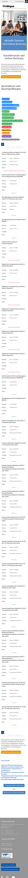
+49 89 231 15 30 (9, 830)
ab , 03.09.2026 (14, 426)
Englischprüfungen (18, 779)
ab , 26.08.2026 (14, 203)
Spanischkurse (5, 770)
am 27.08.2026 (13, 225)
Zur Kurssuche (5, 760)
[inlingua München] (8, 6)
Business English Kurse (17, 767)
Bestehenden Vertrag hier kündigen (14, 792)
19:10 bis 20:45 (13, 206)
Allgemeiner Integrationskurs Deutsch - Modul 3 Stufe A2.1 (13, 332)
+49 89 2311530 (20, 1)
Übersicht (10, 765)
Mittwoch (12, 209)
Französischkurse (6, 768)
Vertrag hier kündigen (8, 865)
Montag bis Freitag (14, 164)
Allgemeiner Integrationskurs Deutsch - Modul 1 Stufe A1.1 (13, 354)
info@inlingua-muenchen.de (11, 833)
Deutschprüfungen (6, 779)
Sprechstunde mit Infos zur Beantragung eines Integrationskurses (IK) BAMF (14, 175)
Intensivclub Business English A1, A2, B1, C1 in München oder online (14, 444)
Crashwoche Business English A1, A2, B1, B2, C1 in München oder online (14, 153)
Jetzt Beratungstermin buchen (11, 77)
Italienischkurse (17, 768)
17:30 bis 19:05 (13, 429)
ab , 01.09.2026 (14, 247)
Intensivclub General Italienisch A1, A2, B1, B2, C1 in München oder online (13, 564)
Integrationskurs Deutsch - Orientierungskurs (10, 242)
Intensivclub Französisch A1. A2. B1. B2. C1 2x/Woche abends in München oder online (13, 684)
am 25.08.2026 (13, 180)
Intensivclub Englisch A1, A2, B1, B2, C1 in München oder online (13, 421)
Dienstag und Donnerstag (15, 432)
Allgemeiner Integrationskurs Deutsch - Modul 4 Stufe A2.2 (13, 309)
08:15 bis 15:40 (13, 161)
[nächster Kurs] (2, 144)
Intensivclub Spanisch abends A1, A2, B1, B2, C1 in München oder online (14, 542)
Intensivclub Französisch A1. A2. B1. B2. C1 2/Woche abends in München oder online (13, 518)
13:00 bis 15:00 (13, 228)
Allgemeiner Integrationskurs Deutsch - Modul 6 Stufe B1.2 (13, 265)
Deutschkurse (18, 765)
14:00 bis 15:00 (13, 183)
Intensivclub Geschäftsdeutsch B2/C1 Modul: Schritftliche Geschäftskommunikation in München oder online (13, 468)
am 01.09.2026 (13, 381)
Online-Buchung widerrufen (10, 869)
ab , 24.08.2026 (14, 158)
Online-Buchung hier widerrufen (14, 785)
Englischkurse (5, 767)
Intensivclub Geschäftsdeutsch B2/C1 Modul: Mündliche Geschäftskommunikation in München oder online (13, 493)
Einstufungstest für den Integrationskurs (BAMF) (14, 220)
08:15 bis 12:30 (13, 250)
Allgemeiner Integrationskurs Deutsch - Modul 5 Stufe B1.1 (13, 287)
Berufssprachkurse (18, 776)
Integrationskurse (6, 776)
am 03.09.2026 (13, 404)
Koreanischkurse (6, 772)
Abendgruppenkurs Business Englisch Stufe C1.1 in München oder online (13, 198)
